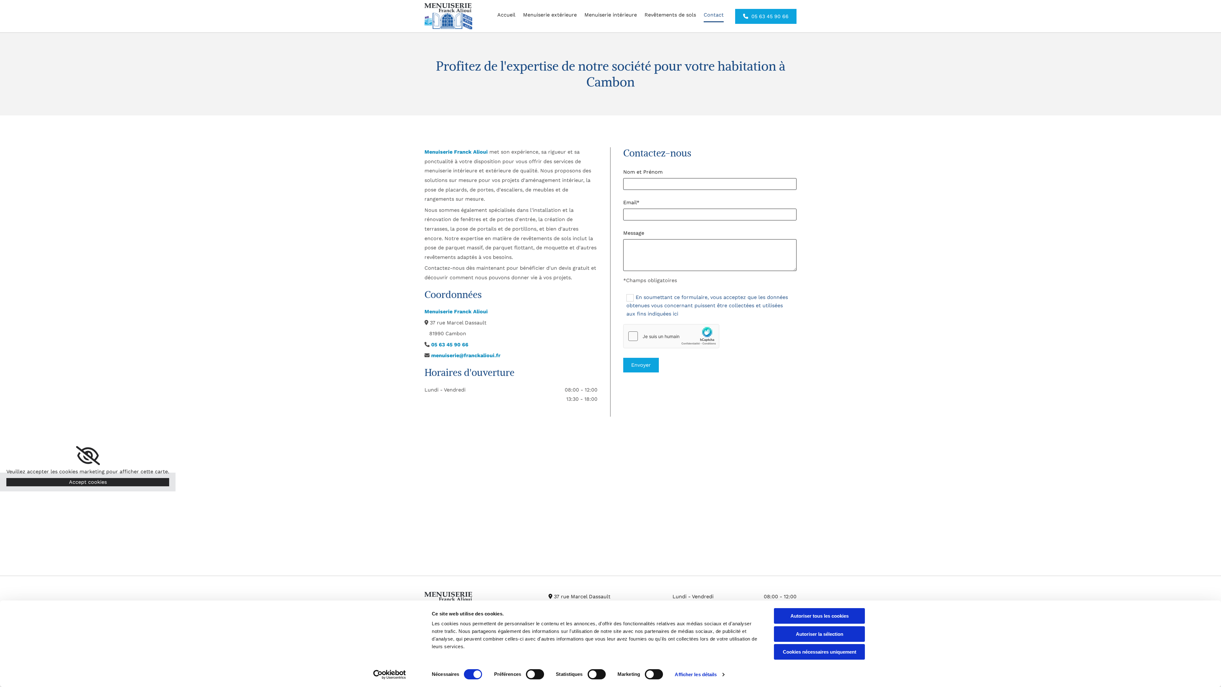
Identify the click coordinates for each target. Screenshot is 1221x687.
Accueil (506, 15)
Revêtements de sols (670, 15)
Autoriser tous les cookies (819, 616)
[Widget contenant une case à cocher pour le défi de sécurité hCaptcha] (671, 336)
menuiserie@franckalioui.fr (465, 355)
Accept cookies (88, 482)
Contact (714, 15)
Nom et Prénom (643, 172)
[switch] (535, 674)
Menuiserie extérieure (550, 15)
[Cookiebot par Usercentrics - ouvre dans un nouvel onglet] (389, 674)
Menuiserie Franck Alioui (456, 152)
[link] (88, 455)
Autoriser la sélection (819, 634)
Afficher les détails (696, 674)
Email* (631, 202)
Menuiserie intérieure (610, 15)
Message (633, 233)
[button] (766, 16)
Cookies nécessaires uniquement (819, 652)
